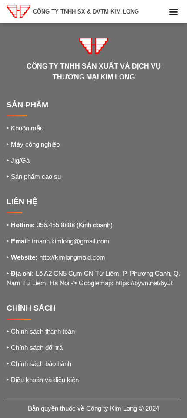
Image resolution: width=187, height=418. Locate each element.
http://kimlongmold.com (72, 257)
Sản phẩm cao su (34, 176)
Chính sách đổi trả (35, 347)
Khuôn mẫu (25, 128)
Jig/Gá (18, 160)
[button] (173, 11)
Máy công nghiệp (33, 144)
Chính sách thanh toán (41, 331)
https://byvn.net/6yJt (144, 283)
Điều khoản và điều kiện (43, 380)
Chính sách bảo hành (39, 363)
